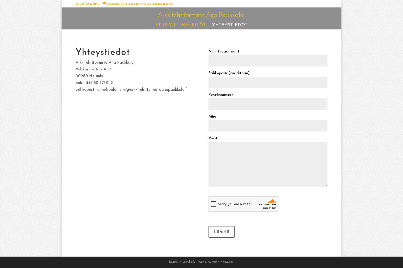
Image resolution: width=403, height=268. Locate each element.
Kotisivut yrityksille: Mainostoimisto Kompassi (201, 262)
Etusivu (165, 25)
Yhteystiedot (230, 25)
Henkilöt (194, 25)
